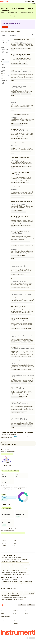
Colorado (3, 71)
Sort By (2, 33)
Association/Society (5, 80)
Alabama (3, 65)
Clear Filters (6, 38)
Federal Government (5, 85)
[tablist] (5, 62)
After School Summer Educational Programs (5, 54)
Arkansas (3, 67)
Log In (26, 1)
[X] (30, 638)
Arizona (3, 68)
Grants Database (30, 604)
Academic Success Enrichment (4, 43)
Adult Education (4, 47)
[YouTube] (32, 638)
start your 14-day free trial (15, 436)
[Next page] (33, 34)
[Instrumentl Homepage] (4, 1)
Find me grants (6, 27)
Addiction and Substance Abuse (4, 45)
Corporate (3, 78)
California (3, 70)
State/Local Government (4, 83)
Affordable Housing (5, 49)
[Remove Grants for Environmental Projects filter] (14, 31)
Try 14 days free (31, 1)
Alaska (3, 64)
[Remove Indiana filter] (19, 31)
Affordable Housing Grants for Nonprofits (5, 52)
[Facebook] (27, 638)
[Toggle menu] (35, 1)
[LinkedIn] (34, 638)
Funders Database (21, 604)
